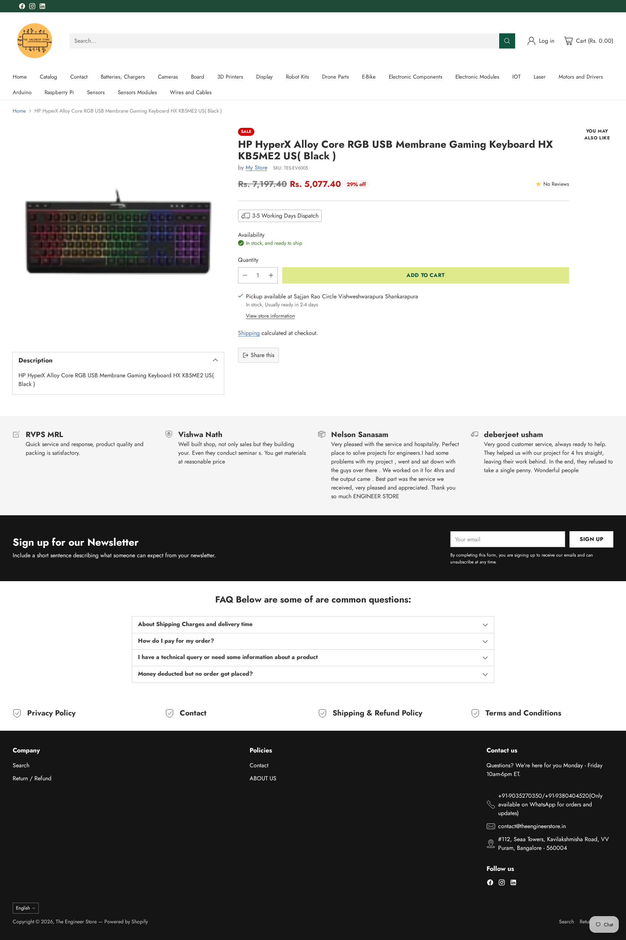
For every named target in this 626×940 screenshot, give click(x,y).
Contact (259, 765)
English (23, 908)
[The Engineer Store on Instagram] (32, 7)
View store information (270, 315)
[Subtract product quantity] (244, 275)
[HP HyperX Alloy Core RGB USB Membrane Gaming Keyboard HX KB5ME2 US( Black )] (118, 233)
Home (19, 110)
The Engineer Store (76, 921)
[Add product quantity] (270, 275)
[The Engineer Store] (35, 40)
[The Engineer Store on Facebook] (22, 7)
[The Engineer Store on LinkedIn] (42, 7)
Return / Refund (32, 778)
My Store (256, 167)
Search (21, 765)
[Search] (507, 41)
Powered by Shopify (126, 921)
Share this (262, 355)
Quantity (248, 260)
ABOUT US (263, 778)
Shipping (249, 333)
